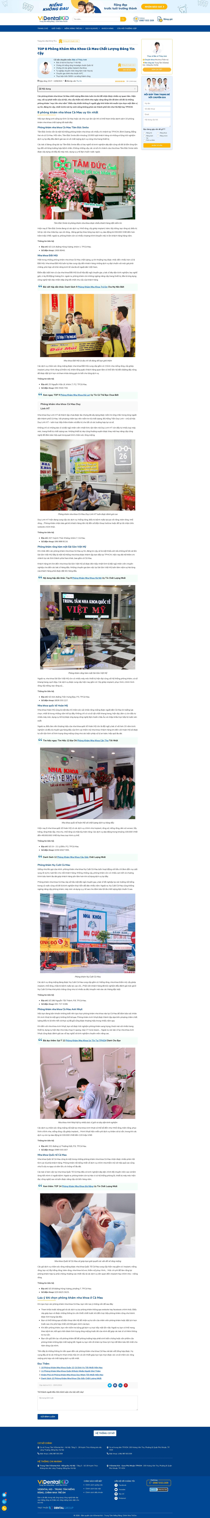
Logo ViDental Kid (53, 19)
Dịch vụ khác (150, 140)
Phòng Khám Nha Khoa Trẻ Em (92, 287)
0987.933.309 (160, 1482)
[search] (123, 19)
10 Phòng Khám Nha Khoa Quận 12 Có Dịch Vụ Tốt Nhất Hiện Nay (72, 1367)
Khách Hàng (108, 28)
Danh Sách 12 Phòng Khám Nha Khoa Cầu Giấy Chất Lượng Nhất (71, 1378)
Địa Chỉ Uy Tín (51, 41)
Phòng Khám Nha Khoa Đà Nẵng (77, 1186)
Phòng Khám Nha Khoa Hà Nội (87, 578)
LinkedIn (120, 1385)
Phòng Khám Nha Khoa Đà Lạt (75, 395)
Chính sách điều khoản (94, 1492)
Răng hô (149, 133)
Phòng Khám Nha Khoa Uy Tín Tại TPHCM (86, 1040)
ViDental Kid (98, 1515)
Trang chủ (43, 28)
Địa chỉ (121, 1494)
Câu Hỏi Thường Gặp (127, 28)
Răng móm (163, 136)
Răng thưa (163, 133)
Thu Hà (79, 81)
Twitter (110, 1385)
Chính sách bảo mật (93, 1489)
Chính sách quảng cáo (94, 1485)
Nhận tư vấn (157, 145)
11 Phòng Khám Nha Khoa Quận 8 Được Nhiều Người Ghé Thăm (71, 1371)
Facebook (115, 1385)
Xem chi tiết (157, 70)
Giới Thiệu (56, 28)
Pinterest (126, 1385)
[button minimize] (134, 88)
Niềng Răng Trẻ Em (73, 28)
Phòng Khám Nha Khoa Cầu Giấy (73, 857)
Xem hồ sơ (127, 70)
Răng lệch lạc (149, 137)
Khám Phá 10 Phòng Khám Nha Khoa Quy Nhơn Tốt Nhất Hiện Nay (72, 1374)
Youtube (122, 1489)
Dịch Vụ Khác (91, 28)
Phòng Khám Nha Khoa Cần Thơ (93, 740)
